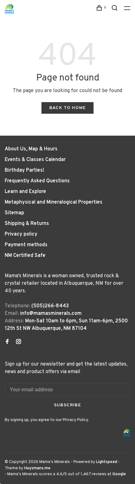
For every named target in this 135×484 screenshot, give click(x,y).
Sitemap (14, 213)
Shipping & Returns (27, 224)
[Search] (115, 9)
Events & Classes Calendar (35, 160)
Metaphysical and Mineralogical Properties (53, 202)
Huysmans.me (37, 468)
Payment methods (26, 245)
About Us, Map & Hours (31, 149)
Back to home (67, 108)
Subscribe (67, 405)
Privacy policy (21, 234)
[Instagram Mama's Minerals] (18, 342)
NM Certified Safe (25, 255)
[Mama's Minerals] (127, 433)
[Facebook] (7, 342)
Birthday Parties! (24, 170)
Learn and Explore (25, 192)
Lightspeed (106, 462)
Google (119, 474)
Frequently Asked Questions (37, 181)
